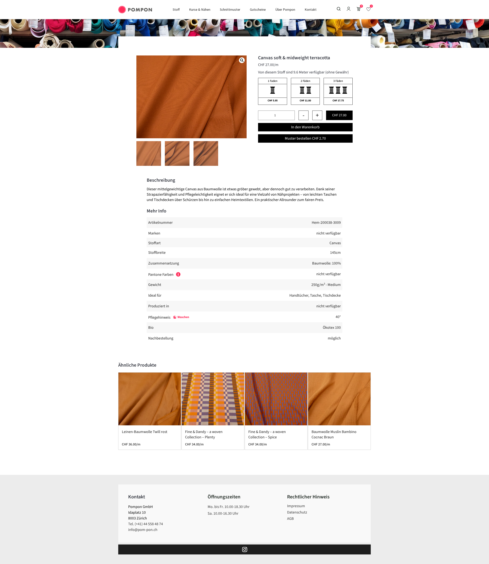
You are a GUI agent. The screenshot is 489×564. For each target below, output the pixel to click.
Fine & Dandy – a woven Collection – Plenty (204, 434)
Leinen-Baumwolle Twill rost (144, 432)
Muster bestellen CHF (305, 138)
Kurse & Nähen (199, 9)
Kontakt (311, 9)
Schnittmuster (230, 9)
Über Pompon (285, 9)
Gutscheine (258, 9)
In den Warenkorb (305, 127)
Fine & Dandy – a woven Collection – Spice (267, 434)
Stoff (176, 9)
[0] (368, 9)
